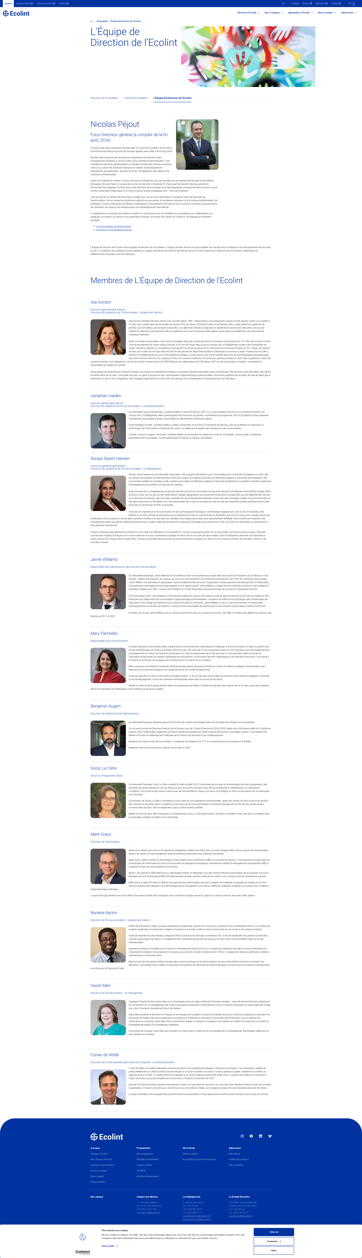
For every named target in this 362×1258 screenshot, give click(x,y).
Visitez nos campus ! (239, 1159)
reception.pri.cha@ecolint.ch (196, 1216)
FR (354, 3)
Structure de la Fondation (104, 97)
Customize (272, 1241)
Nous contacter (236, 1165)
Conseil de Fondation (135, 97)
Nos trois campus (98, 1170)
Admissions (347, 12)
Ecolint (8, 3)
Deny (273, 1250)
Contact (295, 3)
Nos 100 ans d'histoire (101, 1159)
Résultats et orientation (148, 1159)
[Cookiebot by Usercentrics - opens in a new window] (82, 1252)
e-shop (334, 3)
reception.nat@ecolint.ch (148, 1212)
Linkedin (260, 1136)
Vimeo (270, 1136)
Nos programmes (145, 1153)
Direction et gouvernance (102, 1165)
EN (350, 3)
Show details (108, 1246)
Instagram (242, 1136)
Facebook (251, 1136)
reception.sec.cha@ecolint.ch (197, 1219)
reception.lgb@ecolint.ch (241, 1216)
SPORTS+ (141, 1170)
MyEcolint (320, 3)
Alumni (306, 3)
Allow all (274, 1232)
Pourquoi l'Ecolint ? (99, 1153)
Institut (62, 3)
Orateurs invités (190, 1153)
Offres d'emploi (97, 1182)
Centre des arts (44, 3)
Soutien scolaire (144, 1165)
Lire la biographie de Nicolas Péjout (113, 226)
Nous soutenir (325, 12)
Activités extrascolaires (148, 1176)
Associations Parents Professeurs (199, 1159)
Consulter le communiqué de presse (114, 229)
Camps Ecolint (23, 3)
